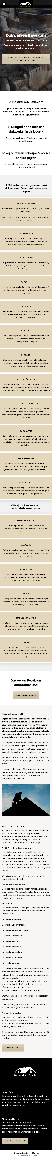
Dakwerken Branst (10, 963)
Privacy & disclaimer (21, 1153)
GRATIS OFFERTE (13, 1047)
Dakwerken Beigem (11, 941)
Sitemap (35, 1153)
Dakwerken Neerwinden (13, 925)
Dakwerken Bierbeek (12, 935)
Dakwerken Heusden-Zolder (15, 930)
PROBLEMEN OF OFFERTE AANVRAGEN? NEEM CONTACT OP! (26, 59)
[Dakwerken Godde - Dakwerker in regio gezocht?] (26, 4)
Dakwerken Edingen (11, 946)
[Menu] (4, 4)
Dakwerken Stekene (11, 919)
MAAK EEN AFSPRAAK (26, 695)
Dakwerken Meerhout (12, 952)
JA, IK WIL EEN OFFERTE (13, 1141)
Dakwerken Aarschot (12, 957)
